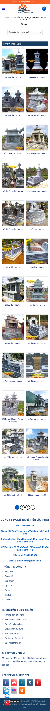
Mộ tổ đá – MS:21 (13, 267)
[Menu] (4, 8)
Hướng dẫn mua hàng (14, 615)
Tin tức (8, 595)
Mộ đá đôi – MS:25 (12, 343)
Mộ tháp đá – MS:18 (13, 77)
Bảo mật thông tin (13, 643)
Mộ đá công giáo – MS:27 (37, 191)
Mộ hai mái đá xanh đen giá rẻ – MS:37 (37, 458)
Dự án (7, 590)
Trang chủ (8, 18)
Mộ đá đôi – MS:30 (37, 305)
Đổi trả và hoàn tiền (14, 624)
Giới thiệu (9, 571)
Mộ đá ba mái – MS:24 (13, 457)
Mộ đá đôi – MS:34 (12, 305)
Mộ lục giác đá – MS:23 (37, 115)
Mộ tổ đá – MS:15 (37, 267)
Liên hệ (8, 599)
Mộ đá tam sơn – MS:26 (12, 381)
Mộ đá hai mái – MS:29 (37, 495)
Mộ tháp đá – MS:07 (13, 115)
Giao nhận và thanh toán (16, 619)
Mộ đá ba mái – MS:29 (37, 419)
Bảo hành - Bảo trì (13, 633)
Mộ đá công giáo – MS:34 (13, 191)
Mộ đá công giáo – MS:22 (13, 229)
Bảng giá (9, 576)
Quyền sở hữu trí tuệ (14, 638)
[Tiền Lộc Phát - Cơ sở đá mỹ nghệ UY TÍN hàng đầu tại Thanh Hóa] (25, 8)
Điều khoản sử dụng (14, 629)
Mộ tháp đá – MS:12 (37, 77)
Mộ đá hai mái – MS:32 (13, 495)
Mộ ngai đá (7, 658)
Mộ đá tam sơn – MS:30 (37, 343)
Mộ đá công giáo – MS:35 (37, 153)
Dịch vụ (8, 585)
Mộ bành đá (19, 658)
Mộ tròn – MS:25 (37, 229)
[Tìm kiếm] (44, 9)
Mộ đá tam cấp (34, 658)
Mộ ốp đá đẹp (19, 661)
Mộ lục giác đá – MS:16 (13, 153)
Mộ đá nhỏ (32, 661)
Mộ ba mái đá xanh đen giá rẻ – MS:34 (12, 420)
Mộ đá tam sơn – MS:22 (37, 381)
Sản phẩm (9, 581)
